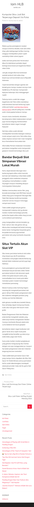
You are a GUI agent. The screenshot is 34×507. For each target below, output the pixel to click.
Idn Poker (5, 418)
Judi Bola (5, 421)
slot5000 (5, 499)
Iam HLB (17, 4)
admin (21, 20)
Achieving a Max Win (9, 448)
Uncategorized (7, 431)
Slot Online (8, 375)
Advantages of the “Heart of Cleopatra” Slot (16, 451)
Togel (4, 428)
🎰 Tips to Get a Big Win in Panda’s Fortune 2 (17, 454)
